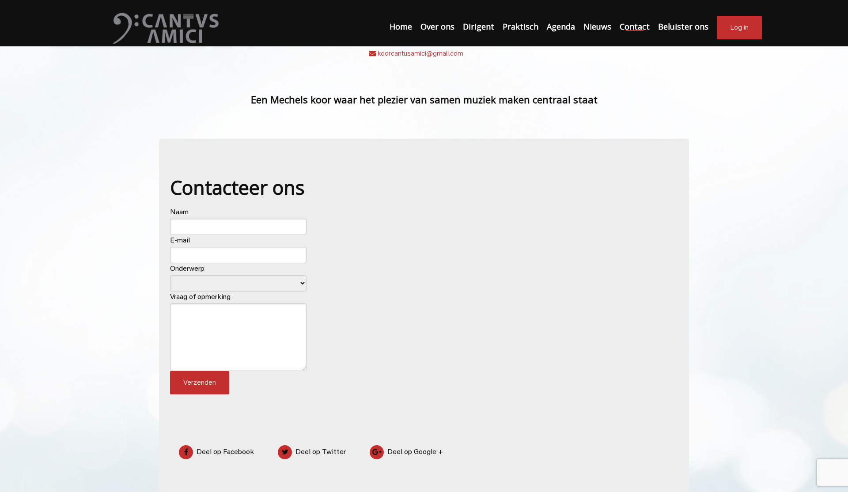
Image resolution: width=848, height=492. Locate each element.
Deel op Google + (414, 452)
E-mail (180, 240)
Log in (739, 27)
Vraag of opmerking (200, 297)
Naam (179, 212)
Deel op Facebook (224, 452)
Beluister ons (683, 26)
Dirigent (478, 26)
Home (401, 26)
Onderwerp (187, 268)
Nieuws (597, 26)
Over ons (437, 26)
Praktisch (520, 26)
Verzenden (199, 382)
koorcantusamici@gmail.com (420, 53)
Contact (635, 26)
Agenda (561, 26)
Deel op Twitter (320, 452)
